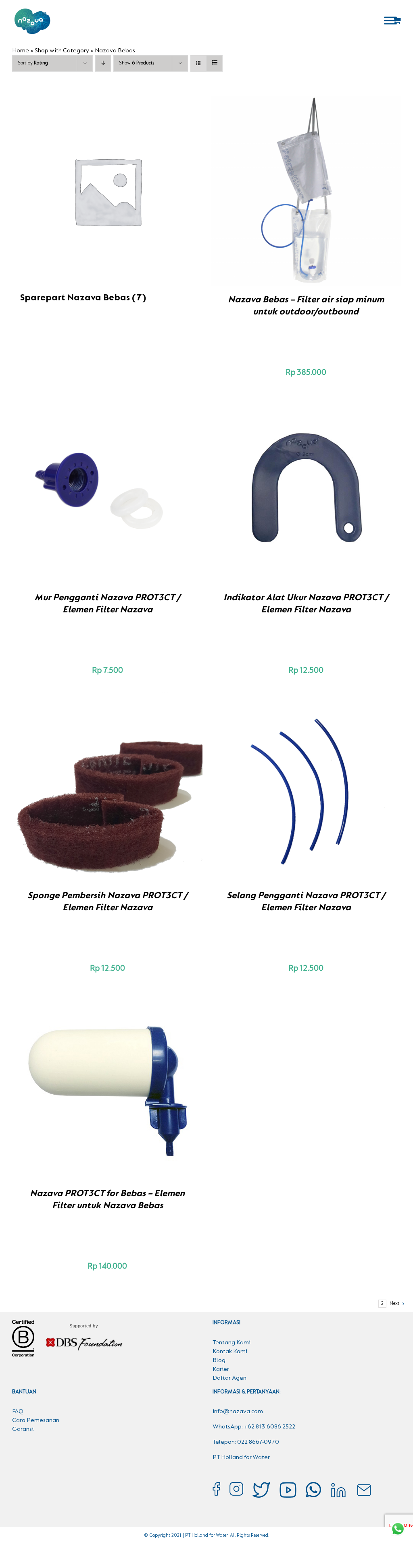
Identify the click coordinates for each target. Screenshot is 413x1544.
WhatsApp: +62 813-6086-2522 (254, 1427)
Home (20, 51)
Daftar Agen (229, 1378)
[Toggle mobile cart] (397, 20)
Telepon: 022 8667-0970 (246, 1442)
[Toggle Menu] (390, 20)
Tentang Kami (231, 1342)
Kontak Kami (230, 1351)
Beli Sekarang (288, 192)
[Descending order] (103, 63)
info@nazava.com (238, 1411)
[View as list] (214, 63)
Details (333, 192)
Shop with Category (62, 51)
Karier (221, 1369)
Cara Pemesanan (35, 1420)
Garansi (22, 1429)
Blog (219, 1360)
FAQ (17, 1411)
